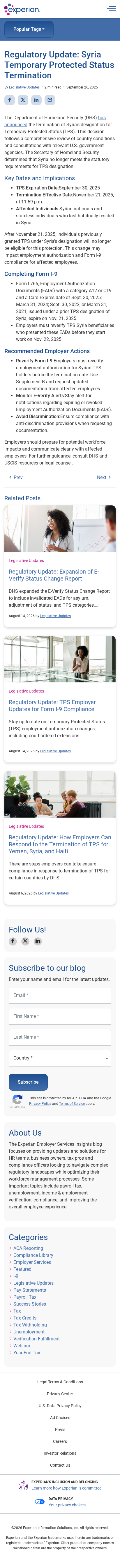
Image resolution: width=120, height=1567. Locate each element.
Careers (60, 1441)
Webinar (21, 1346)
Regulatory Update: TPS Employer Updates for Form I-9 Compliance (52, 706)
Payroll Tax (24, 1297)
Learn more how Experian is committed (66, 1488)
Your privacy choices (67, 1505)
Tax (17, 1311)
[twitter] (23, 100)
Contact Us (60, 1465)
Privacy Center (60, 1393)
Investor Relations (60, 1453)
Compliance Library (33, 1255)
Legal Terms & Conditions (60, 1382)
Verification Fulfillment (36, 1339)
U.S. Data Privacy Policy (60, 1405)
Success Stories (29, 1304)
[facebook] (9, 100)
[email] (50, 100)
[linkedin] (36, 100)
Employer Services (32, 1262)
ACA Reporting (28, 1248)
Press (60, 1429)
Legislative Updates (24, 87)
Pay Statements (29, 1290)
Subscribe (28, 1082)
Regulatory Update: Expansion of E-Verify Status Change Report (54, 575)
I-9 (15, 1276)
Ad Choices (60, 1417)
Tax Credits (24, 1318)
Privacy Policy (40, 1104)
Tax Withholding (30, 1325)
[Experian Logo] (22, 9)
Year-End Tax (26, 1352)
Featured (22, 1269)
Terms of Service (72, 1104)
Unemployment (29, 1332)
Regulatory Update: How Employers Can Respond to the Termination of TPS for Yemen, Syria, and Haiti (60, 844)
